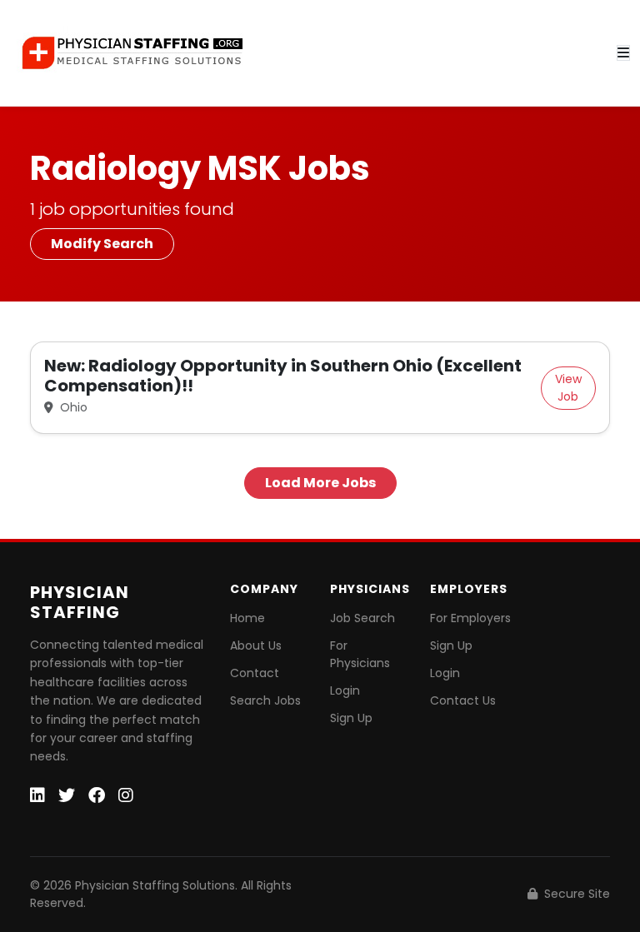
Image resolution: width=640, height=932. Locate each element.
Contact (254, 673)
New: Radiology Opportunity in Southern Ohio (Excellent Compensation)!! (283, 375)
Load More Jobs (320, 482)
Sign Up (351, 718)
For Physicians (360, 654)
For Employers (470, 618)
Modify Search (102, 243)
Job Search (362, 618)
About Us (256, 645)
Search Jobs (265, 700)
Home (247, 618)
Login (345, 690)
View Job (568, 388)
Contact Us (463, 700)
